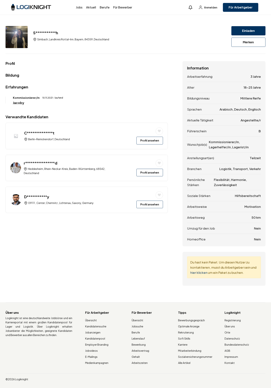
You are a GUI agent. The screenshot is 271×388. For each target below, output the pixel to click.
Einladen (248, 31)
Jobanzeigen (92, 332)
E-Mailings (91, 356)
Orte (227, 332)
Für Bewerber (122, 7)
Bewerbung (139, 344)
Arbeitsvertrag (140, 350)
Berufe (105, 7)
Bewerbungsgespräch (191, 320)
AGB (227, 350)
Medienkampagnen (96, 362)
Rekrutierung (186, 332)
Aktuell (91, 7)
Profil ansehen (149, 140)
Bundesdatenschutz (237, 344)
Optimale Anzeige (188, 326)
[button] (190, 7)
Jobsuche (137, 326)
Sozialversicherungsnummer (195, 356)
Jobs (79, 7)
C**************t (39, 133)
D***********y (36, 196)
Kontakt (230, 362)
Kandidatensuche (95, 326)
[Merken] (159, 131)
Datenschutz (232, 338)
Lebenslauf (138, 338)
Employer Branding (96, 344)
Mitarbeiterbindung (189, 350)
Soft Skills (184, 338)
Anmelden (210, 7)
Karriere (182, 344)
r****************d (40, 163)
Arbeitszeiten (140, 362)
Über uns (230, 326)
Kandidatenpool (95, 338)
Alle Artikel (184, 362)
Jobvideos (91, 350)
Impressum (231, 356)
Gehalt (136, 356)
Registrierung (233, 320)
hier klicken (198, 272)
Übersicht (91, 320)
